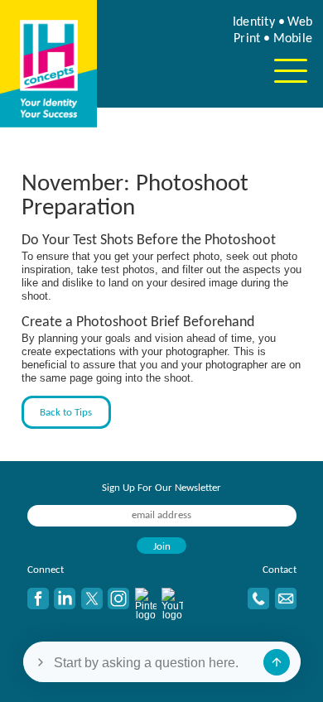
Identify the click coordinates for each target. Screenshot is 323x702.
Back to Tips (66, 412)
